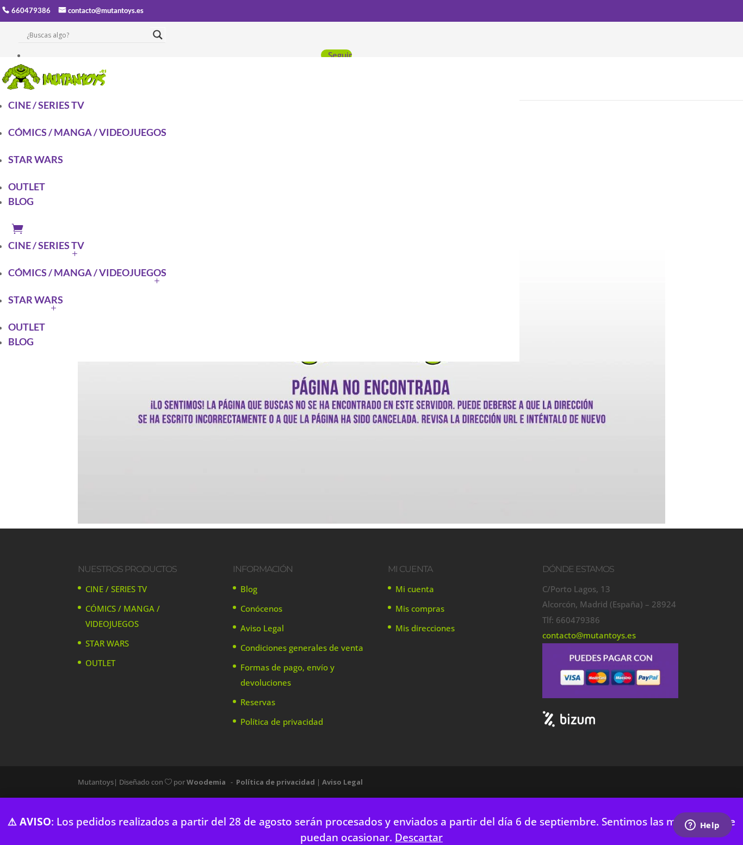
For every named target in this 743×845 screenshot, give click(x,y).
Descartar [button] (419, 837)
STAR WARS (35, 159)
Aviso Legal (262, 628)
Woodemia (206, 782)
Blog (248, 588)
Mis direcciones (425, 628)
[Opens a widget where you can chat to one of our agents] (702, 826)
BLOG (21, 201)
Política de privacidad (281, 721)
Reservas (257, 702)
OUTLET (26, 186)
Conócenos (261, 608)
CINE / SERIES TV (46, 105)
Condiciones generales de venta (301, 647)
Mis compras (419, 608)
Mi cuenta (414, 588)
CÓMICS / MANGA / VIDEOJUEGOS (87, 132)
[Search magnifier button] (157, 34)
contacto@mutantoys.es (106, 10)
